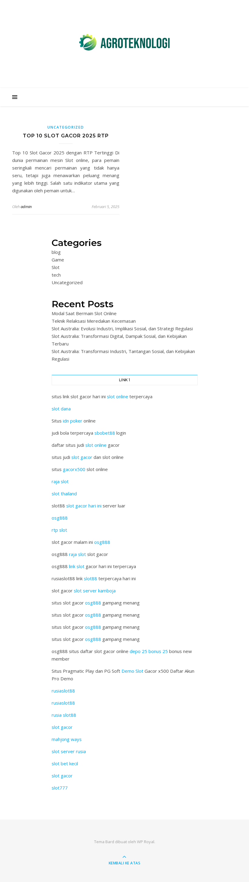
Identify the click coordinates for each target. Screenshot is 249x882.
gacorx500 (74, 469)
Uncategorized (65, 127)
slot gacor (81, 457)
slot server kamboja (95, 590)
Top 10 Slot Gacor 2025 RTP (66, 136)
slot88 (90, 578)
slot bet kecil (65, 763)
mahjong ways (67, 739)
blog (56, 252)
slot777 (60, 788)
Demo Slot (132, 671)
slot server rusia (69, 751)
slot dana (61, 409)
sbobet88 (104, 433)
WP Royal (145, 841)
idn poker (72, 421)
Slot (56, 267)
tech (56, 275)
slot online (117, 396)
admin (26, 206)
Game (58, 260)
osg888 (60, 518)
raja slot (60, 481)
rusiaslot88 (63, 691)
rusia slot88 (64, 715)
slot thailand (64, 493)
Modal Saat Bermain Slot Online (84, 313)
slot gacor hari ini (83, 506)
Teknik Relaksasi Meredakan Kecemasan (94, 321)
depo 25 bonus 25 (149, 651)
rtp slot (59, 530)
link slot (76, 566)
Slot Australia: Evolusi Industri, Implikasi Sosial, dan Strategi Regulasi (122, 328)
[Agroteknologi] (124, 42)
